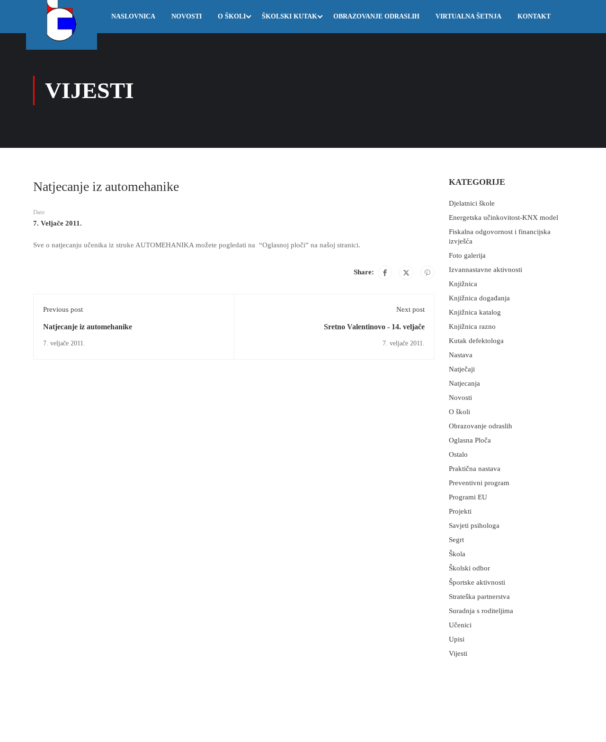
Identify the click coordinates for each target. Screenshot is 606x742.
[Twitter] (406, 272)
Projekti (460, 511)
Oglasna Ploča (470, 440)
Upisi (456, 639)
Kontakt (534, 16)
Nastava (460, 355)
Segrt (456, 539)
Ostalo (458, 454)
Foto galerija (467, 255)
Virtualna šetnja (468, 16)
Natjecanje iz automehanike (87, 327)
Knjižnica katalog (475, 312)
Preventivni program (479, 483)
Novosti (186, 16)
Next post (410, 309)
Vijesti (458, 653)
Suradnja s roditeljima (481, 611)
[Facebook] (385, 272)
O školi (232, 16)
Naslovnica (133, 16)
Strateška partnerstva (479, 596)
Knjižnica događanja (479, 298)
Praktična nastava (474, 468)
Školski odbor (469, 568)
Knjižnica (463, 284)
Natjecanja (464, 383)
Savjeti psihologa (474, 525)
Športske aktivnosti (477, 582)
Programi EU (468, 497)
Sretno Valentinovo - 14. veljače (374, 327)
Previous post (63, 309)
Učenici (460, 625)
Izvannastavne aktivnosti (485, 269)
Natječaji (462, 369)
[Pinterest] (427, 272)
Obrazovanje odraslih (376, 16)
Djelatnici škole (472, 203)
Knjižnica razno (472, 326)
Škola (457, 554)
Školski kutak (289, 16)
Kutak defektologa (476, 340)
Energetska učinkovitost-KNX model (503, 217)
